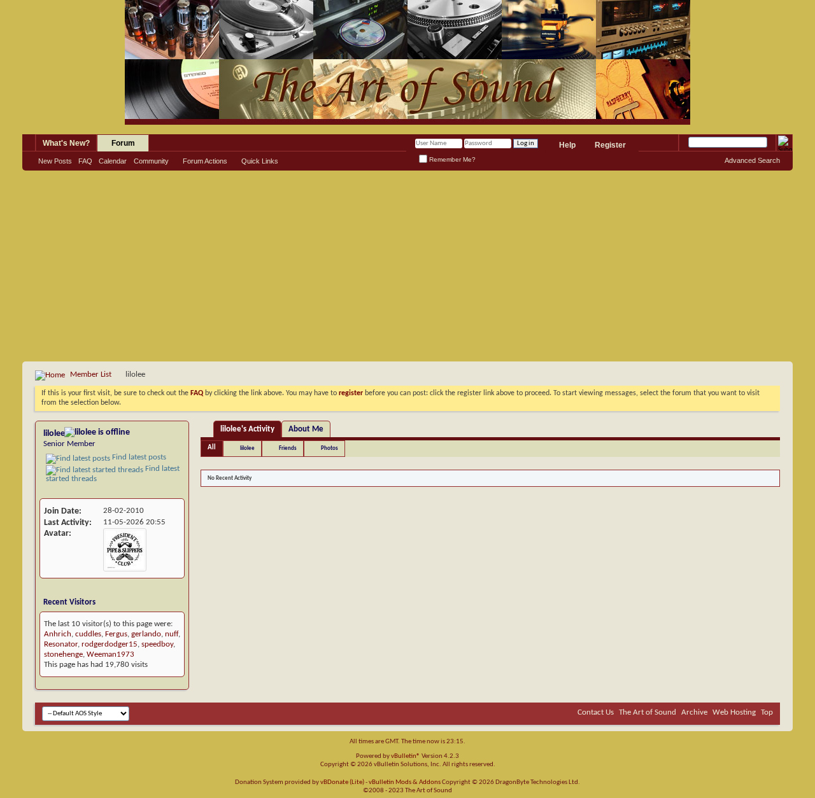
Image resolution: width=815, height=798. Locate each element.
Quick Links (259, 161)
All (212, 447)
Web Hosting (734, 712)
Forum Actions (205, 161)
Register (610, 145)
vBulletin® (405, 756)
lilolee (247, 448)
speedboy (157, 644)
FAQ (85, 161)
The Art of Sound (647, 712)
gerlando (146, 634)
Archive (694, 712)
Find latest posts (138, 457)
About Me (305, 429)
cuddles (88, 634)
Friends (288, 448)
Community (151, 161)
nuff (171, 634)
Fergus (116, 634)
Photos (329, 448)
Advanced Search (752, 160)
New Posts (55, 161)
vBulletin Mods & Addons (405, 782)
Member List (90, 374)
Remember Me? (451, 159)
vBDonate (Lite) (342, 782)
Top (767, 712)
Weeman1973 (110, 654)
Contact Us (596, 712)
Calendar (113, 161)
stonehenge (63, 654)
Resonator (61, 644)
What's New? (66, 143)
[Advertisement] (407, 266)
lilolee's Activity (247, 429)
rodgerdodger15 (110, 644)
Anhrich (57, 634)
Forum (123, 143)
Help (567, 145)
